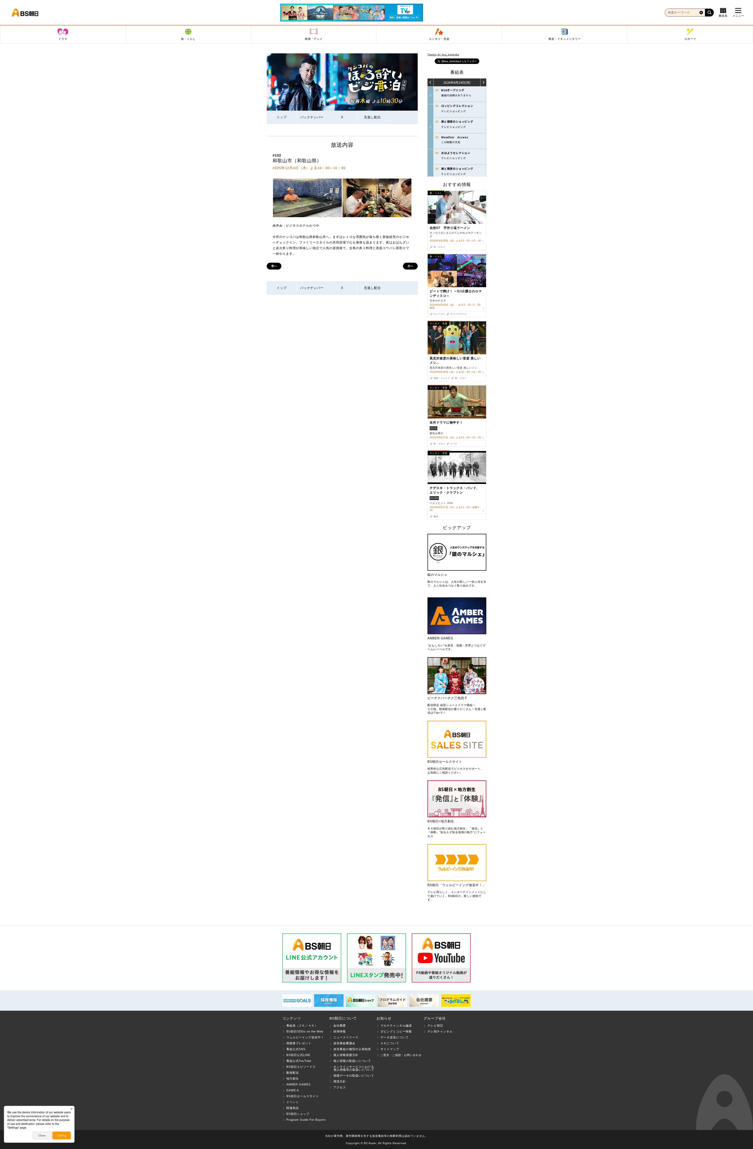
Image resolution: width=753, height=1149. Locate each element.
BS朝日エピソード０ (301, 1066)
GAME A (292, 1090)
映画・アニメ (314, 38)
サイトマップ (389, 1049)
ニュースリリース (345, 1037)
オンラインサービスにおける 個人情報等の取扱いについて (351, 1068)
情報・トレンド (442, 378)
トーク (453, 444)
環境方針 (339, 1081)
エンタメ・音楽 (439, 38)
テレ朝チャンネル (440, 1031)
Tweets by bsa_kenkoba (443, 54)
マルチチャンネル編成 (396, 1025)
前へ (274, 265)
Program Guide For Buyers (306, 1119)
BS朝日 (25, 12)
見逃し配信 (372, 117)
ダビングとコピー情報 (396, 1031)
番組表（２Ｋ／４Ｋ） (302, 1025)
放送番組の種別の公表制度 (352, 1049)
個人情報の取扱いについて (352, 1060)
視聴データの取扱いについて (353, 1075)
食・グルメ (439, 247)
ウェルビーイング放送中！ (305, 1037)
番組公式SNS (296, 1049)
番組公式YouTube (298, 1060)
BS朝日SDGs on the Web (304, 1031)
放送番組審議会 (344, 1043)
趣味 (436, 516)
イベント (292, 1102)
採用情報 (339, 1031)
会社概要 (339, 1025)
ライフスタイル (458, 314)
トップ (282, 117)
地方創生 (292, 1078)
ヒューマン (439, 314)
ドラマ (62, 38)
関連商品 (292, 1108)
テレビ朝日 (435, 1025)
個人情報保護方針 (345, 1055)
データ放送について (394, 1037)
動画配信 (292, 1072)
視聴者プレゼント (298, 1043)
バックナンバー (312, 117)
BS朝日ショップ (297, 1113)
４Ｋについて (389, 1043)
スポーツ (690, 38)
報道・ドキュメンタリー (564, 38)
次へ (410, 265)
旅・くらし (188, 38)
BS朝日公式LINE (298, 1055)
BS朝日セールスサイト (302, 1096)
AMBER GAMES (298, 1084)
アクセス (339, 1087)
